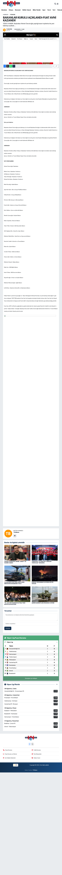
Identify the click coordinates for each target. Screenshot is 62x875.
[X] (32, 744)
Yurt (54, 10)
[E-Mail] (14, 536)
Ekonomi (18, 10)
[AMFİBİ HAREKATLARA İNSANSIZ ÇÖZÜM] (45, 594)
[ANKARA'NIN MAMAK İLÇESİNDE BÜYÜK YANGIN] (45, 573)
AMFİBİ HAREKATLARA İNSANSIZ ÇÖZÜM (43, 603)
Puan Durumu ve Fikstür (11, 754)
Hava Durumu (8, 750)
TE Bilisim (16, 532)
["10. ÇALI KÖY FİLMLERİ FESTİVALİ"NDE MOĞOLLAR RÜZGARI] (17, 594)
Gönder (7, 628)
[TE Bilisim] (8, 533)
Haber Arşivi (37, 758)
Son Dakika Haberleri (10, 758)
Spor (43, 10)
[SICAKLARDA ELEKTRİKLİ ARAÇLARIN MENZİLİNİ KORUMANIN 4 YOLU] (17, 573)
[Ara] (55, 4)
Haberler (5, 14)
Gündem (4, 10)
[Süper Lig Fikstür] (57, 684)
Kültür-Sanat (26, 10)
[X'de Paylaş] (7, 66)
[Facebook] (29, 744)
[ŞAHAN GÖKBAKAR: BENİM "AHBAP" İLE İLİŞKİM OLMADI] (17, 552)
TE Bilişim (35, 770)
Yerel (49, 10)
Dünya (11, 10)
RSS (16, 765)
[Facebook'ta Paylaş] (5, 66)
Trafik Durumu (37, 750)
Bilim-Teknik (37, 10)
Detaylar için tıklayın (31, 678)
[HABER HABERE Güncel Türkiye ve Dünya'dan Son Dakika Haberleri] (11, 4)
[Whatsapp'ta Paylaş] (10, 66)
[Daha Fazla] (14, 66)
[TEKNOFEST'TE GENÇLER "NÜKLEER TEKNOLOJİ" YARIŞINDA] (45, 552)
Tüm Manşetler (37, 754)
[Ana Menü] (57, 4)
